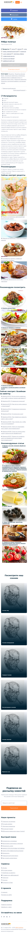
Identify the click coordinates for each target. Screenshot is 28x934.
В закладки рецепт (14, 69)
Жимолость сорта (7, 846)
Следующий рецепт (19, 90)
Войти (17, 2)
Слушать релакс (7, 824)
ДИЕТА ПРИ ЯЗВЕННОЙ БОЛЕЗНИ (12, 851)
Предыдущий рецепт (9, 88)
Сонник (5, 880)
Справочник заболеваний (10, 875)
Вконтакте (15, 14)
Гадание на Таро (7, 882)
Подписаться (14, 808)
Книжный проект (7, 829)
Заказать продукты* (14, 65)
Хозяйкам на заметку (8, 872)
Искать (4, 868)
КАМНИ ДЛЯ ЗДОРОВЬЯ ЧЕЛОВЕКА (13, 848)
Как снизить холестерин (9, 858)
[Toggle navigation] (21, 2)
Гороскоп (5, 877)
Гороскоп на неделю (9, 821)
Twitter (14, 19)
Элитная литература (9, 826)
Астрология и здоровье (9, 841)
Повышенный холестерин (10, 855)
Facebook (14, 10)
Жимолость (5, 853)
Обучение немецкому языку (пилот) (13, 831)
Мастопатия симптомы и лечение (12, 843)
